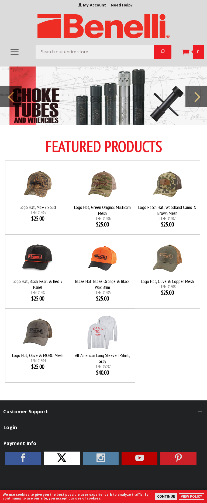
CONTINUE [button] (166, 496)
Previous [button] (11, 96)
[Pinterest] (178, 458)
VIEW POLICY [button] (191, 496)
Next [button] (196, 96)
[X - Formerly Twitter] (62, 458)
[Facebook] (23, 458)
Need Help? (122, 5)
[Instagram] (101, 458)
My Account (94, 5)
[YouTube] (139, 458)
